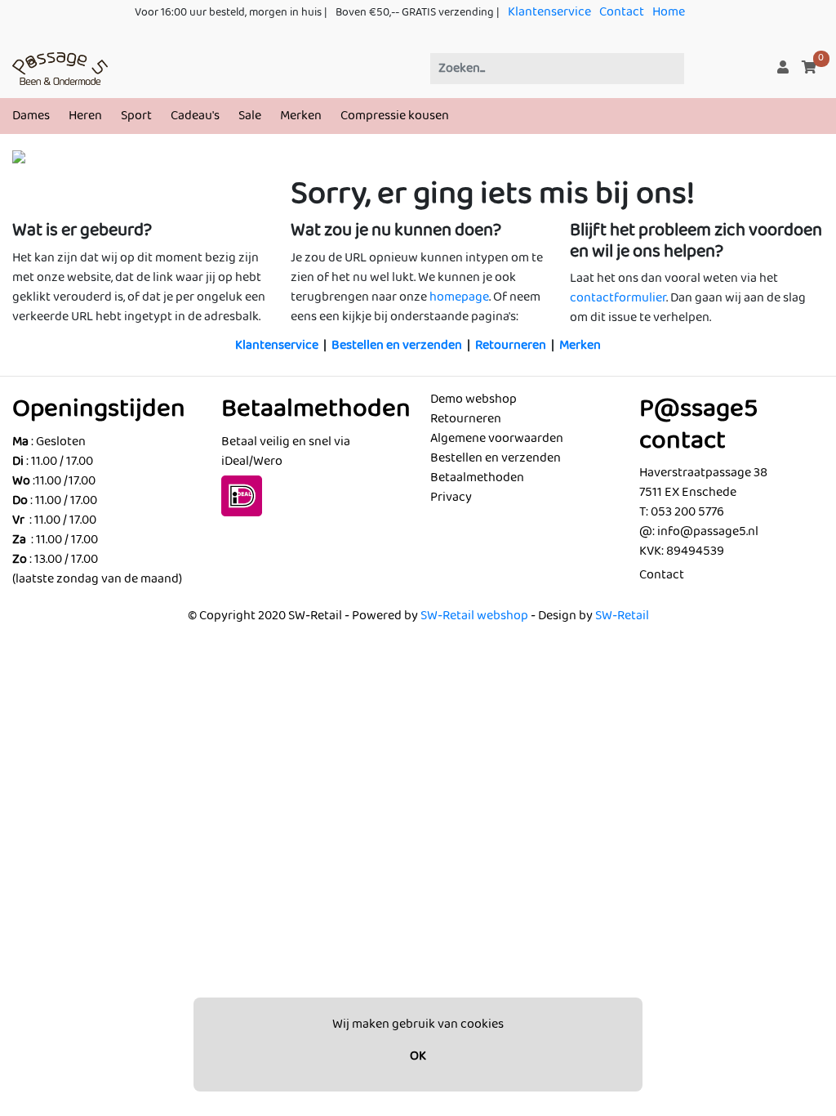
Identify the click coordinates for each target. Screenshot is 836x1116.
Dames (31, 115)
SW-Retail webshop (474, 615)
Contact (621, 12)
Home (668, 12)
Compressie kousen (394, 115)
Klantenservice (549, 12)
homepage (459, 297)
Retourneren (510, 345)
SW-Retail (622, 615)
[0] (809, 68)
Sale (249, 115)
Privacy (451, 497)
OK (418, 1056)
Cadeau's (195, 115)
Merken (301, 115)
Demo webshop (473, 399)
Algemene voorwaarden (496, 438)
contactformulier (618, 298)
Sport (136, 115)
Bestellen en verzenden (396, 345)
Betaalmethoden (477, 477)
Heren (85, 115)
